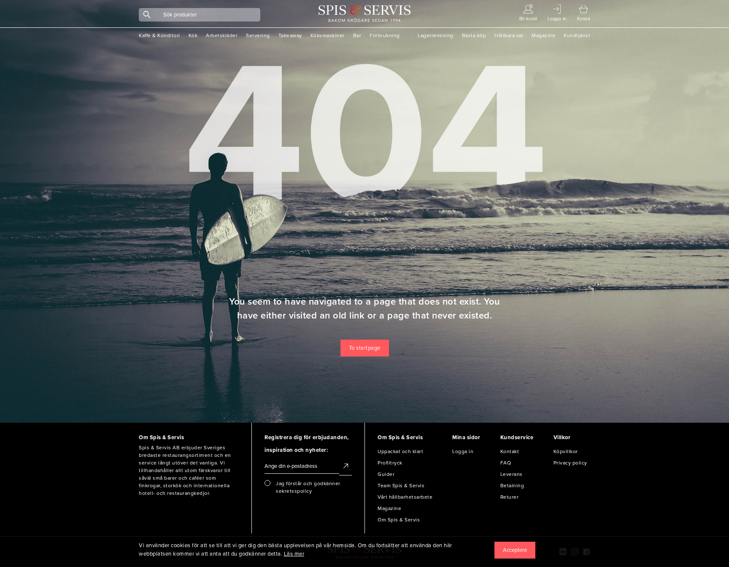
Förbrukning (385, 35)
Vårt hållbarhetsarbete (405, 497)
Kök (193, 35)
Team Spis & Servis (401, 486)
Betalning (512, 486)
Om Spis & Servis (399, 520)
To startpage (365, 348)
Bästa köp (474, 35)
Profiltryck (390, 463)
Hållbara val (508, 35)
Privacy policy (570, 463)
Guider (386, 474)
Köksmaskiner (327, 35)
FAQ (505, 463)
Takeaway (290, 35)
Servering (258, 35)
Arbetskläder (222, 35)
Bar (357, 35)
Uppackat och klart (400, 451)
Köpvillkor (566, 451)
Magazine (543, 35)
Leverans (511, 474)
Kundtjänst (577, 35)
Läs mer (294, 554)
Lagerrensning (436, 35)
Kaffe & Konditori (159, 35)
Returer (509, 497)
